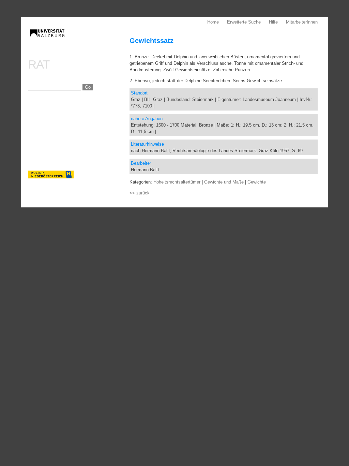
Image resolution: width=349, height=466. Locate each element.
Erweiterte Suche (244, 22)
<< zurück (140, 192)
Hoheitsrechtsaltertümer (176, 182)
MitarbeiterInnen (302, 22)
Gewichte (256, 182)
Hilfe (273, 22)
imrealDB (79, 39)
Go (88, 87)
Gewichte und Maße (224, 182)
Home (213, 22)
